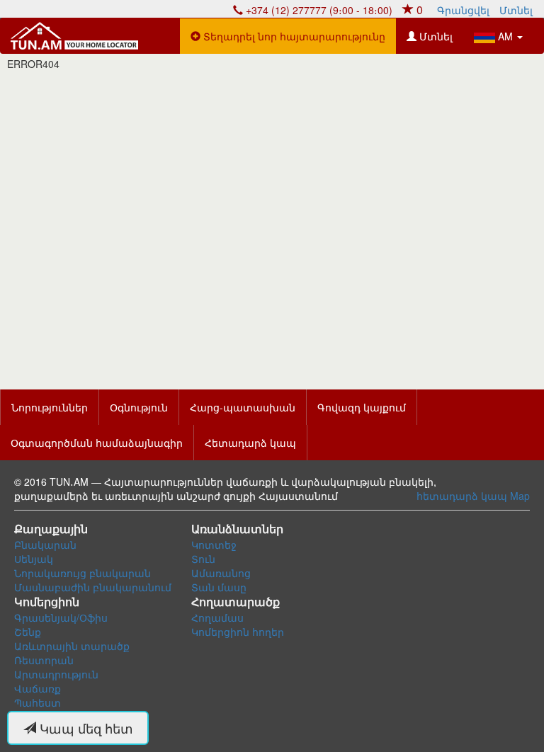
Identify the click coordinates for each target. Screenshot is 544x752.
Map (520, 496)
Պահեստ (37, 702)
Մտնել (516, 10)
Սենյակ (33, 559)
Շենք (27, 632)
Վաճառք (37, 688)
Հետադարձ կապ (250, 442)
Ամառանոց (221, 573)
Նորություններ (49, 407)
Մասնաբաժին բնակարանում (92, 587)
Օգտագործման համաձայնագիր (97, 442)
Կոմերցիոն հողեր (237, 632)
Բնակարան (45, 544)
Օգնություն (139, 407)
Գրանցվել (463, 10)
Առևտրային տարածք (72, 646)
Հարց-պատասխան (242, 407)
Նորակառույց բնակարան (82, 573)
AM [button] (505, 36)
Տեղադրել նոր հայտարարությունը (292, 36)
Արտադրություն (56, 674)
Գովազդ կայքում (361, 407)
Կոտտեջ (214, 544)
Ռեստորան (44, 660)
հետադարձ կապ (461, 496)
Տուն (203, 559)
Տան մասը (218, 587)
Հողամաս (217, 617)
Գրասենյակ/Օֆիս (61, 617)
